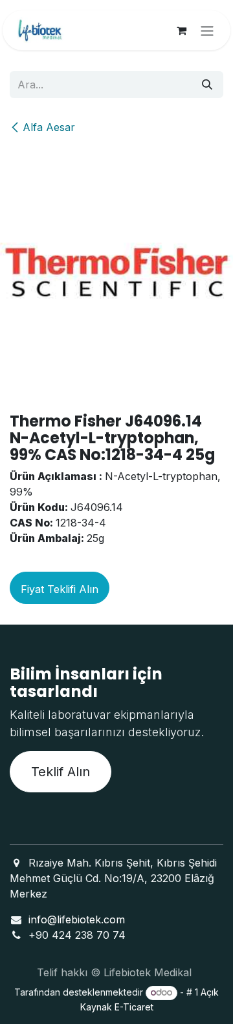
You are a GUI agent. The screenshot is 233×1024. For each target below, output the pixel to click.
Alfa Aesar (49, 127)
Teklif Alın (60, 771)
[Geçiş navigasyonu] (207, 30)
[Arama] (207, 84)
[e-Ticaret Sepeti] (181, 30)
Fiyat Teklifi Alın (59, 589)
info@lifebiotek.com (76, 919)
